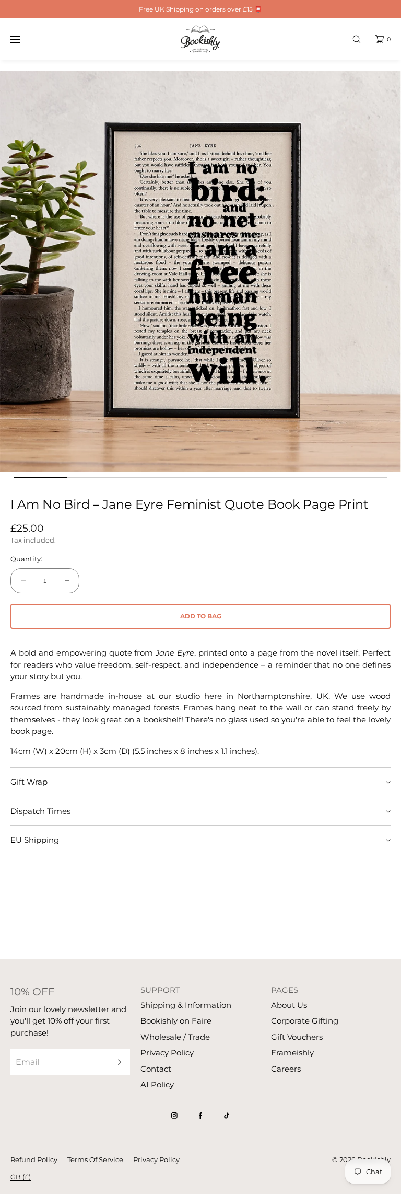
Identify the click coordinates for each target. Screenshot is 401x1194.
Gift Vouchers (297, 1037)
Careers (286, 1069)
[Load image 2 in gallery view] (94, 477)
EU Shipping (34, 840)
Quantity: (26, 559)
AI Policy (157, 1084)
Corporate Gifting (304, 1021)
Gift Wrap (29, 782)
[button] (357, 39)
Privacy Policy (167, 1053)
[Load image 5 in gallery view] (253, 477)
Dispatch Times (40, 811)
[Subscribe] (117, 1062)
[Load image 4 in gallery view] (200, 477)
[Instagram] (174, 1115)
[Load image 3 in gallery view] (147, 477)
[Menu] (23, 39)
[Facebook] (200, 1115)
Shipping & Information (185, 1005)
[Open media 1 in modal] (200, 271)
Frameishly (292, 1053)
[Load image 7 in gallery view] (360, 477)
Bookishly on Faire (175, 1021)
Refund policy (33, 1159)
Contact (155, 1069)
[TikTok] (226, 1115)
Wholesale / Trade (175, 1037)
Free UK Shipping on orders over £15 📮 (200, 9)
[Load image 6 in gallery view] (307, 477)
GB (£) (20, 1177)
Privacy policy (156, 1159)
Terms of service (95, 1159)
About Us (289, 1005)
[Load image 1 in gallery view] (40, 477)
